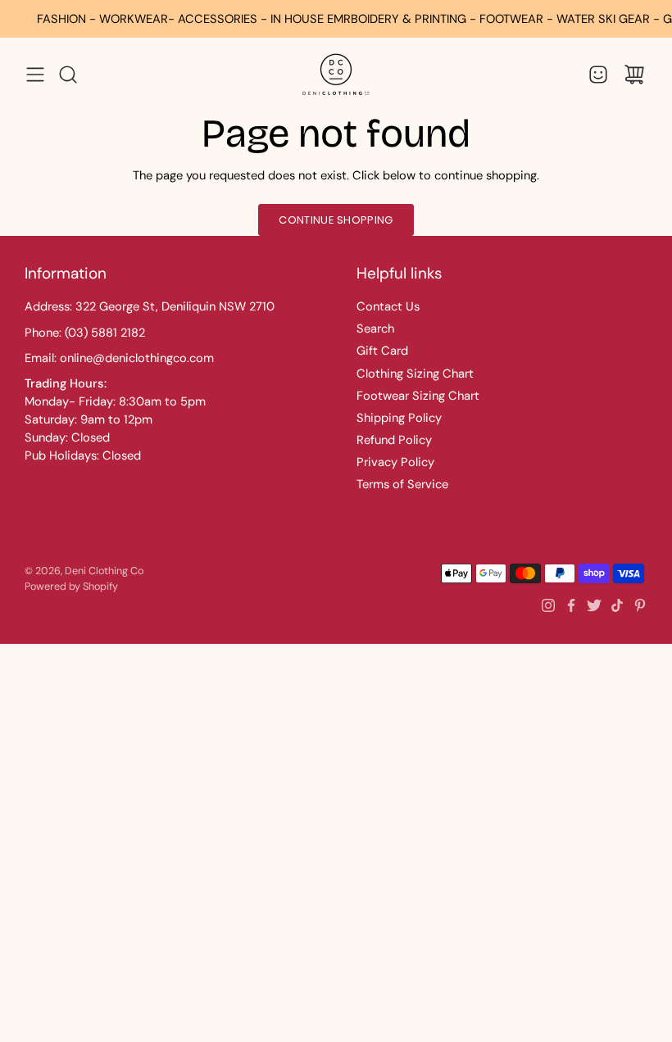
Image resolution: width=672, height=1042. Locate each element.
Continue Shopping (336, 220)
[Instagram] (548, 605)
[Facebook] (571, 605)
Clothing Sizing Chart (415, 373)
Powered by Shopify (71, 586)
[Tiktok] (617, 605)
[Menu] (35, 74)
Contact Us (388, 306)
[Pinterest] (640, 605)
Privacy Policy (395, 462)
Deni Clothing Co (104, 571)
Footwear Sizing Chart (417, 395)
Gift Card (382, 350)
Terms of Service (402, 484)
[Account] (598, 74)
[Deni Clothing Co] (336, 74)
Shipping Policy (399, 418)
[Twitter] (594, 605)
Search (375, 328)
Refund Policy (394, 440)
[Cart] (634, 74)
